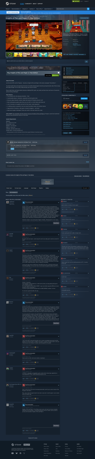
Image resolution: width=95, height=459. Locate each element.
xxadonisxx (11, 201)
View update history (67, 122)
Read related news (67, 124)
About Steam (46, 446)
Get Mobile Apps (80, 448)
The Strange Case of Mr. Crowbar (15, 384)
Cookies (66, 453)
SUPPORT (40, 3)
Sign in (8, 60)
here (28, 166)
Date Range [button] (33, 188)
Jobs (57, 448)
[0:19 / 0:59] (34, 36)
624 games (11, 405)
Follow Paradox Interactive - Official (23, 145)
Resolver (11, 301)
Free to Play (76, 54)
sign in (81, 1)
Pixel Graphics (81, 54)
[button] (8, 8)
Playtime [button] (41, 188)
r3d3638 (11, 368)
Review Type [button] (9, 188)
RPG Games (13, 16)
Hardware (57, 451)
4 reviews (11, 303)
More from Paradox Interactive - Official (23, 142)
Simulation (71, 54)
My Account (79, 453)
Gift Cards (46, 455)
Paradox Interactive (77, 44)
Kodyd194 (11, 404)
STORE (22, 3)
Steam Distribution (47, 453)
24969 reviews (11, 204)
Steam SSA (46, 448)
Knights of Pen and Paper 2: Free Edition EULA (72, 77)
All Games (8, 16)
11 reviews (11, 336)
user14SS (11, 335)
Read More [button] (56, 223)
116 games (11, 354)
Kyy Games (75, 43)
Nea (10, 277)
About (35, 3)
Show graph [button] (85, 188)
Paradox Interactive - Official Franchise (23, 16)
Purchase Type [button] (18, 188)
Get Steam (79, 446)
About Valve (58, 446)
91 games (11, 235)
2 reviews (11, 251)
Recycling (58, 453)
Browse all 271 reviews (33, 438)
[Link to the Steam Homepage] (11, 4)
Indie (67, 54)
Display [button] (47, 188)
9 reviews (11, 236)
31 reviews (11, 369)
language (86, 1)
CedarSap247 (12, 352)
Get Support (79, 451)
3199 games (11, 385)
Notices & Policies (68, 451)
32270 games (11, 203)
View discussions (66, 126)
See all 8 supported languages (68, 91)
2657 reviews (11, 406)
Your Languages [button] (13, 192)
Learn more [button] (84, 98)
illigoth (10, 250)
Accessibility (67, 448)
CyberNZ (11, 233)
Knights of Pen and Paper (72, 118)
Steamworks (46, 451)
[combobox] (71, 9)
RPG (64, 54)
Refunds (66, 455)
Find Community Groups (68, 128)
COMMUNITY (28, 3)
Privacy (66, 446)
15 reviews (11, 355)
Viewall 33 (86, 106)
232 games (11, 278)
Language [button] (26, 188)
